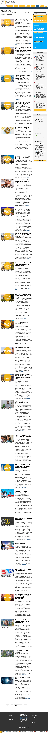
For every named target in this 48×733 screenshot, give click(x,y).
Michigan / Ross (4, 731)
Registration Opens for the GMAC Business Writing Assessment (22, 402)
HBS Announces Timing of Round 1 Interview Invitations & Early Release (23, 129)
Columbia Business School (10, 731)
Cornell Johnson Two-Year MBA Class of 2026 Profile (23, 348)
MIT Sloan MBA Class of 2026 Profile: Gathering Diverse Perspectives (23, 157)
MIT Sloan (31, 731)
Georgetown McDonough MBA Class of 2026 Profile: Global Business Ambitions (23, 235)
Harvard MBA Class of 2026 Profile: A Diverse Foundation (22, 208)
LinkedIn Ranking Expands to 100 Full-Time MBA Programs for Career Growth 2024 (23, 437)
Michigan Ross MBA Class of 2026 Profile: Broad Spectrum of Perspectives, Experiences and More (23, 376)
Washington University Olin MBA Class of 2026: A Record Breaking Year (23, 21)
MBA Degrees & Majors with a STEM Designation (23, 570)
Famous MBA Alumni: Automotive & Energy (20, 542)
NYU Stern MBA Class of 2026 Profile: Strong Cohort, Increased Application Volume (23, 49)
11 (21, 705)
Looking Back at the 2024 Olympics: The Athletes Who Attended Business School (22, 491)
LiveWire (1, 732)
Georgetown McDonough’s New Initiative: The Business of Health (23, 181)
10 (19, 705)
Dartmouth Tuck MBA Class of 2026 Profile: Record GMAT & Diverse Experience (23, 264)
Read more (17, 99)
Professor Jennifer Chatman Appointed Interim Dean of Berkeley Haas (22, 621)
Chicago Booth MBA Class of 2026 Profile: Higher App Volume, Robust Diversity (22, 77)
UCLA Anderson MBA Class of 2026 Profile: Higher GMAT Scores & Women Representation (23, 596)
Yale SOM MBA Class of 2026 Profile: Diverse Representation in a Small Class (23, 322)
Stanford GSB (43, 731)
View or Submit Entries (40, 160)
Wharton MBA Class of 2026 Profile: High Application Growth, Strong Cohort (22, 104)
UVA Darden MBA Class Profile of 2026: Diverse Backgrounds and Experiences (23, 296)
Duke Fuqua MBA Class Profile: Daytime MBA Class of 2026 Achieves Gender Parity (23, 466)
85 (26, 705)
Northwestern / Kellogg (38, 731)
